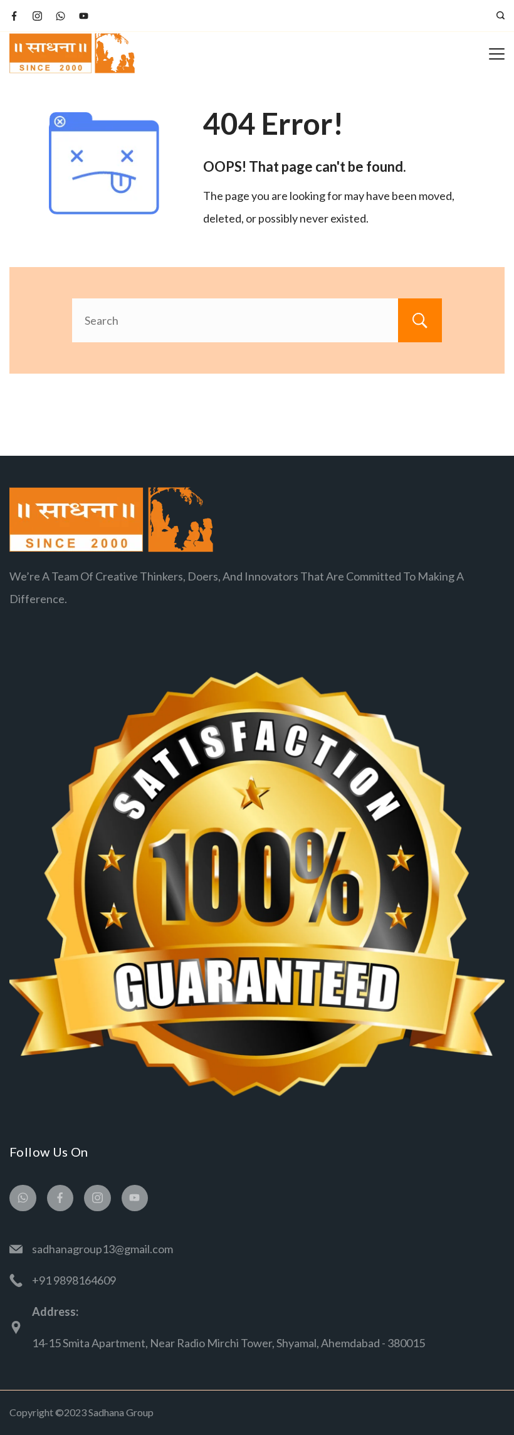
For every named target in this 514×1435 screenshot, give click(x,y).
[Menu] (497, 54)
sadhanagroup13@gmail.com (102, 1249)
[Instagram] (37, 16)
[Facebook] (14, 16)
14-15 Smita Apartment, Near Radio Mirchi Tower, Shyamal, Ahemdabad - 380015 (228, 1343)
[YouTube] (83, 16)
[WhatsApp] (60, 16)
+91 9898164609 (74, 1280)
